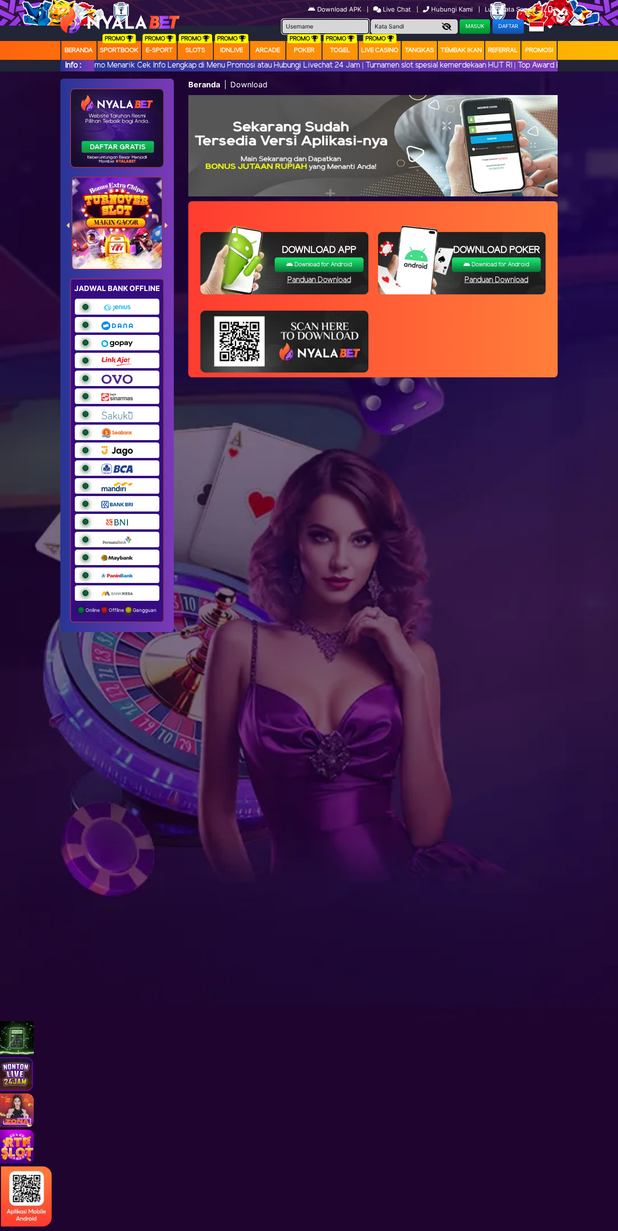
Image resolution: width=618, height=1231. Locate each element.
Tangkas (419, 50)
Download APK (339, 9)
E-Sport (159, 50)
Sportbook (119, 50)
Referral (503, 50)
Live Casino (379, 50)
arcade (267, 50)
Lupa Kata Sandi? (511, 9)
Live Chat (396, 9)
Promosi (539, 50)
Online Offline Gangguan (120, 610)
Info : (73, 65)
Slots (195, 50)
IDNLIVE (231, 50)
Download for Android (322, 264)
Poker (304, 50)
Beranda (79, 50)
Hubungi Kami (452, 9)
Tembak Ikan (461, 50)
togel (340, 50)
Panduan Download (319, 280)
